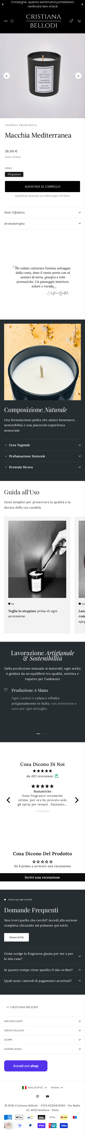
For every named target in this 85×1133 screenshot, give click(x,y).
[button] (9, 800)
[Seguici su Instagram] (37, 1096)
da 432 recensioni (40, 776)
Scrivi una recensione (42, 877)
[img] (43, 771)
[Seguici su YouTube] (47, 1096)
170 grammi (14, 174)
